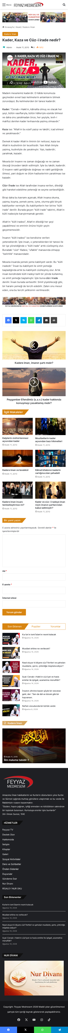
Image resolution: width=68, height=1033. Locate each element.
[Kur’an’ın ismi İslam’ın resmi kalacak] (11, 639)
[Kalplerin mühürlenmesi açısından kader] (17, 426)
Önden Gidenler (10, 869)
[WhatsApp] (31, 320)
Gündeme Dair (9, 878)
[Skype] (23, 320)
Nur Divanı (7, 883)
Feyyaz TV (7, 829)
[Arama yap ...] (64, 5)
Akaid (18, 27)
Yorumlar (55, 626)
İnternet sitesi (9, 598)
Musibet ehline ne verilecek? (36, 648)
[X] (16, 320)
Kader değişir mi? (14, 759)
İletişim (5, 844)
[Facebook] (8, 320)
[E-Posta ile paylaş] (46, 320)
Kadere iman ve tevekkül (15, 470)
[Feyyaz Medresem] (29, 4)
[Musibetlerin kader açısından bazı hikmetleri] (50, 426)
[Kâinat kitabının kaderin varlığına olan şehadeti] (50, 458)
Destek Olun (8, 834)
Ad (4, 571)
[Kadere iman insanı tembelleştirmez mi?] (17, 490)
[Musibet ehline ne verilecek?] (11, 653)
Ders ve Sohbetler (11, 864)
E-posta (7, 584)
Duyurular (7, 874)
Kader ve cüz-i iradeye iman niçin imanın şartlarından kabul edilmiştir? (50, 504)
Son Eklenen (15, 626)
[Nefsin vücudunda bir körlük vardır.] (11, 710)
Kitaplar (6, 849)
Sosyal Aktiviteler (11, 859)
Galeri (5, 854)
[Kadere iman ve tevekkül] (17, 458)
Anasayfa (9, 27)
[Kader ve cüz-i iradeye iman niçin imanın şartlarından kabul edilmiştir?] (50, 490)
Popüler (36, 626)
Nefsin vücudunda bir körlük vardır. (39, 706)
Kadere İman (29, 27)
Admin (9, 47)
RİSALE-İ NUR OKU (12, 888)
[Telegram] (39, 320)
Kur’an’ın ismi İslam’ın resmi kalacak (39, 634)
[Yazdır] (54, 320)
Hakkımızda (8, 839)
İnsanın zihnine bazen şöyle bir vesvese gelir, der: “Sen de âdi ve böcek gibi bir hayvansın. (41, 694)
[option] (34, 745)
